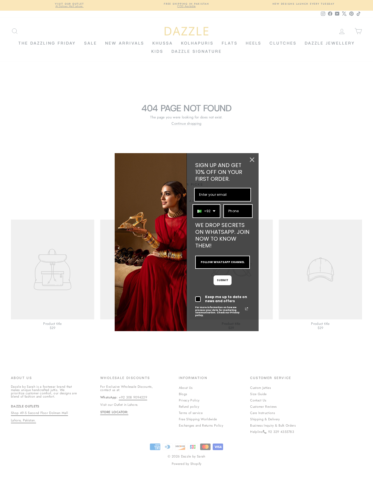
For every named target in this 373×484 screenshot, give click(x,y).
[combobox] (206, 211)
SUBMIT (222, 280)
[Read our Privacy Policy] (246, 308)
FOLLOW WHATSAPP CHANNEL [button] (222, 262)
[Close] (252, 159)
